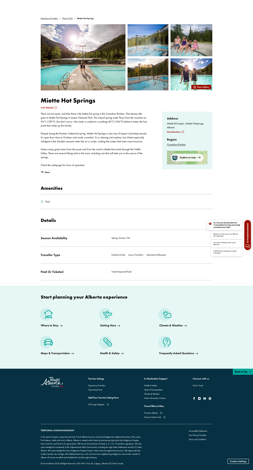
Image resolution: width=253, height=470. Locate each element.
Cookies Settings (238, 461)
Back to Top (241, 371)
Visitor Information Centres (155, 398)
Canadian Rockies (176, 144)
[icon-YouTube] (204, 398)
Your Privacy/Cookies (197, 435)
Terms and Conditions (197, 439)
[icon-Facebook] (194, 398)
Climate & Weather (152, 394)
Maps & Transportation (153, 389)
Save (47, 172)
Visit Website (47, 107)
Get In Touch (198, 385)
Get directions (174, 131)
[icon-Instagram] (199, 398)
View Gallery (203, 87)
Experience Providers (49, 18)
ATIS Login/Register (96, 404)
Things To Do (67, 18)
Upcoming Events (95, 389)
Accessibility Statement (198, 431)
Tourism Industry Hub (152, 417)
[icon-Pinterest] (210, 398)
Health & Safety (150, 385)
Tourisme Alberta (151, 412)
